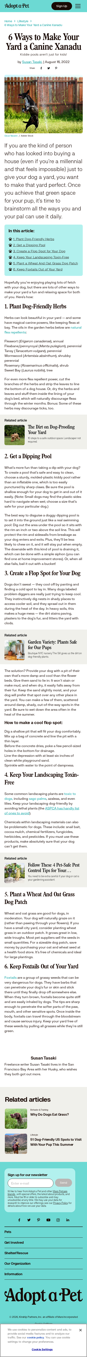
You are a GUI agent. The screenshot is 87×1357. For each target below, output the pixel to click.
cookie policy (35, 1337)
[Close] (80, 1330)
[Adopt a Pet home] (17, 6)
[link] (60, 1203)
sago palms (37, 798)
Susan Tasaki (32, 62)
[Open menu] (78, 6)
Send (63, 1182)
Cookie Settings (42, 1349)
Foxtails (10, 977)
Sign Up (61, 6)
